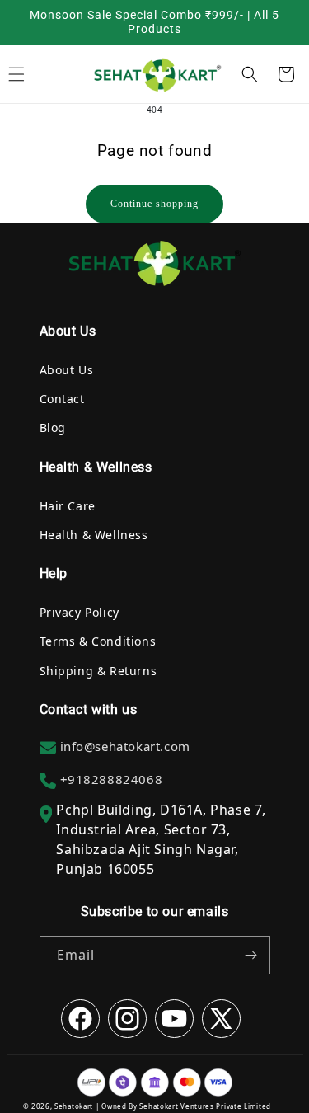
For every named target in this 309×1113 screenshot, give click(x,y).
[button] (250, 74)
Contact (62, 398)
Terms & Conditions (98, 641)
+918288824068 (111, 779)
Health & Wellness (94, 534)
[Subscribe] (251, 955)
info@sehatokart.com (125, 746)
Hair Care (68, 506)
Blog (53, 427)
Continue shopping (154, 203)
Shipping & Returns (98, 671)
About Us (67, 370)
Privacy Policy (79, 612)
